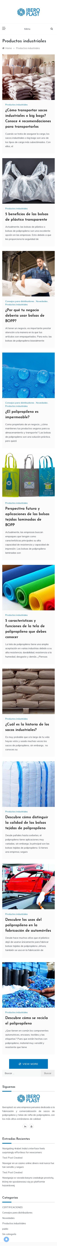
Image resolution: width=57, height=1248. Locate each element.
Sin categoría (9, 1234)
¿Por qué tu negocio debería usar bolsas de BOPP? (24, 315)
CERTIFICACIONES (12, 1207)
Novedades (42, 301)
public (5, 1228)
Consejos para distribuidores (19, 301)
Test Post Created (12, 1157)
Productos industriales (16, 104)
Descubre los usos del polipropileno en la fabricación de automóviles (28, 925)
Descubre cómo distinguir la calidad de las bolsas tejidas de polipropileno (26, 823)
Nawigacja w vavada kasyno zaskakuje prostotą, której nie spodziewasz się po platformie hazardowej (28, 1181)
